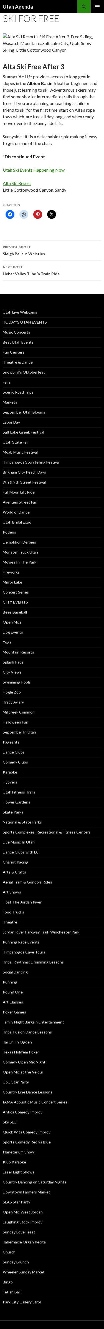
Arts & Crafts (14, 872)
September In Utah (19, 732)
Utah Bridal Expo (17, 522)
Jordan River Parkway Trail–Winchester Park (41, 932)
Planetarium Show (18, 1152)
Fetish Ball (12, 1292)
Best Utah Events (18, 342)
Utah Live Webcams (20, 312)
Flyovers (10, 782)
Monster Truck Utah (20, 552)
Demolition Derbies (19, 542)
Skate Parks (13, 812)
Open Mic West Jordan (23, 1212)
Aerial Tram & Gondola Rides (27, 882)
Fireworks (11, 572)
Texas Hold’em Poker (21, 1052)
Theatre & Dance (18, 362)
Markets (10, 402)
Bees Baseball (15, 612)
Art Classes (13, 1002)
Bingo (8, 1282)
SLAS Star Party (16, 1202)
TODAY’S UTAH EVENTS (25, 322)
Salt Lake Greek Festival (23, 432)
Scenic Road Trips (18, 392)
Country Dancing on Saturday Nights (34, 1182)
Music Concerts (16, 332)
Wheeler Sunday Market (24, 1272)
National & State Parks (22, 822)
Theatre (10, 922)
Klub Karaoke (14, 1162)
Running (10, 982)
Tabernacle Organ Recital (25, 1242)
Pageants (11, 742)
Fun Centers (13, 352)
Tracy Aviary (13, 702)
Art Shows (12, 892)
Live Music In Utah (19, 842)
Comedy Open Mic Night (24, 1062)
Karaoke (10, 772)
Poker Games (14, 1012)
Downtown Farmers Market (26, 1192)
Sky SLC (9, 1122)
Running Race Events (21, 942)
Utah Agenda (18, 7)
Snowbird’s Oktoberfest (24, 372)
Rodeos (9, 532)
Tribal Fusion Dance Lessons (27, 1032)
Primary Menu (97, 6)
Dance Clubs (14, 752)
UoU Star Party (16, 1082)
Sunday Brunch (16, 1262)
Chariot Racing (15, 862)
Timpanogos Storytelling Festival (31, 462)
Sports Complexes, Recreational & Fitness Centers (47, 832)
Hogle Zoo (12, 692)
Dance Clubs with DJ (21, 852)
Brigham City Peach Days (24, 472)
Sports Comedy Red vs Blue (27, 1142)
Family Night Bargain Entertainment (33, 1022)
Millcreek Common (19, 712)
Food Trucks (13, 912)
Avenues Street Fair (20, 502)
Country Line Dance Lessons (27, 1092)
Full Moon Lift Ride (19, 492)
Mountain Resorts (18, 652)
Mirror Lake (12, 582)
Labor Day (11, 422)
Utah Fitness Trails (19, 792)
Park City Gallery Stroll (22, 1302)
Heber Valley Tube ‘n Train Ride (31, 270)
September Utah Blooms (24, 412)
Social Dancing (15, 972)
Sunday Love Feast (19, 1232)
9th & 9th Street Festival (24, 482)
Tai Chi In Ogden (17, 1042)
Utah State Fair (16, 442)
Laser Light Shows (18, 1172)
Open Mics (12, 622)
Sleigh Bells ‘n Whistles (24, 250)
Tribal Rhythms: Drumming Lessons (33, 962)
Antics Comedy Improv (22, 1112)
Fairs (7, 382)
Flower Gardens (16, 802)
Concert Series (16, 592)
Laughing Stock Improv (22, 1222)
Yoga (7, 642)
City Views (12, 672)
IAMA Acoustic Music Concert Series (35, 1102)
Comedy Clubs (15, 762)
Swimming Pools (17, 682)
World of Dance (16, 512)
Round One (13, 992)
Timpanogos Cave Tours (24, 952)
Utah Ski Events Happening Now (34, 169)
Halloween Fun (15, 722)
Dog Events (13, 632)
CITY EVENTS (15, 602)
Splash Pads (13, 662)
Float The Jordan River (22, 902)
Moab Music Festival (20, 452)
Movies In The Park (19, 562)
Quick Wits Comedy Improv (26, 1132)
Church (9, 1252)
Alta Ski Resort (17, 183)
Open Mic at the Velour (23, 1072)
